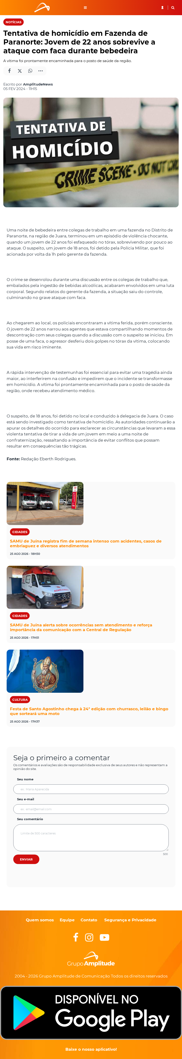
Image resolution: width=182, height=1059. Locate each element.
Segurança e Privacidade (130, 920)
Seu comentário (30, 819)
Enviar (26, 859)
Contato (89, 920)
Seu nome (25, 779)
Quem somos (40, 920)
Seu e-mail (25, 799)
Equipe (67, 920)
